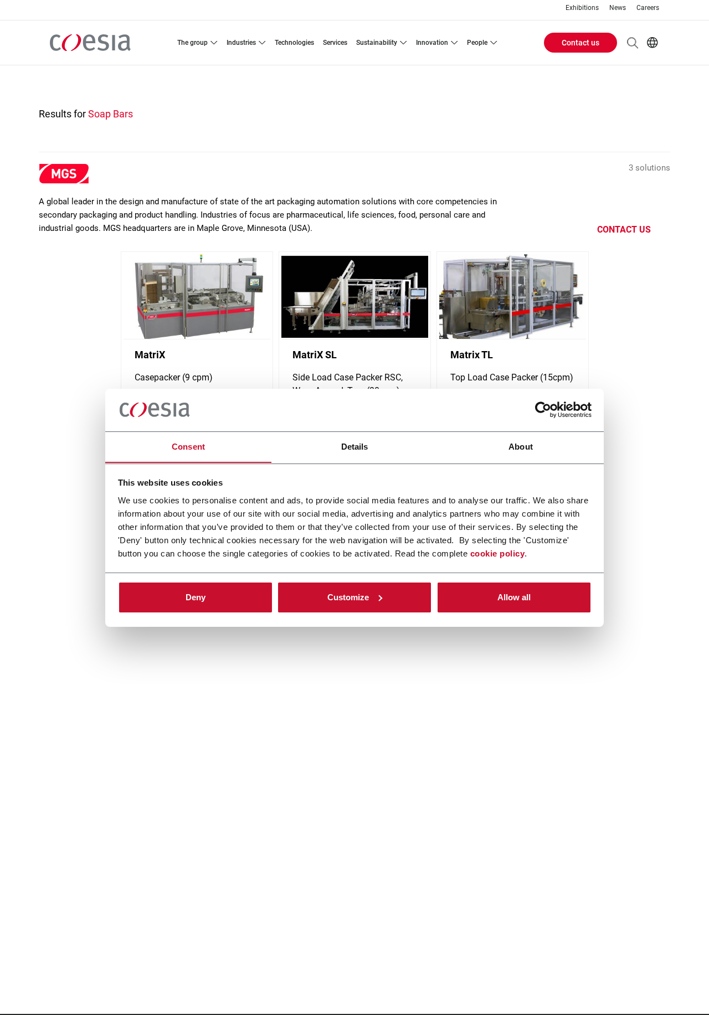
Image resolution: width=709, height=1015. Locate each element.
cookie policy (497, 553)
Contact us (580, 42)
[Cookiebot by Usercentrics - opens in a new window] (543, 409)
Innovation (432, 43)
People (477, 43)
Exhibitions (582, 8)
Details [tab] (354, 446)
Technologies (294, 43)
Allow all (514, 597)
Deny (195, 597)
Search (632, 42)
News (617, 8)
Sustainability (376, 43)
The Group (192, 43)
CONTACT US (624, 229)
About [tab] (520, 446)
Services (335, 43)
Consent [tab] (188, 446)
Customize (348, 597)
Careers (647, 8)
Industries (241, 43)
